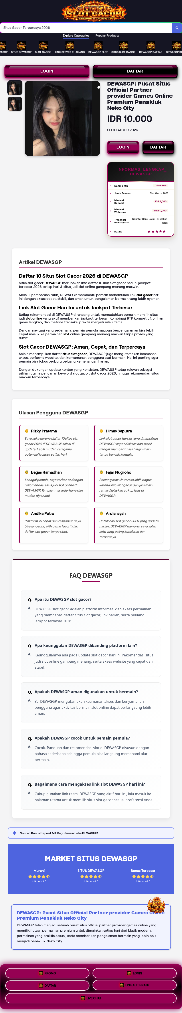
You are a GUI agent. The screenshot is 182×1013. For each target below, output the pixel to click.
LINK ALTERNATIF (137, 986)
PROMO (50, 972)
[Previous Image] (28, 119)
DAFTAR (135, 71)
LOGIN (46, 71)
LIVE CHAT (94, 1000)
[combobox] (86, 28)
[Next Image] (96, 119)
